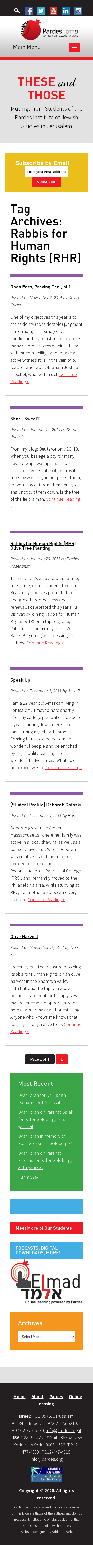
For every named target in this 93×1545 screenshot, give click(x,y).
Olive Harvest (24, 936)
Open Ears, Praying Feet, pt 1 (40, 286)
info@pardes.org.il (63, 1430)
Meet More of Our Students (44, 1228)
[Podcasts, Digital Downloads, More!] (46, 1281)
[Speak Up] (46, 668)
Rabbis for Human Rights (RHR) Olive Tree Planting (43, 545)
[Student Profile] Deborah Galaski (45, 804)
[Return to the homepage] (49, 29)
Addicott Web (62, 1531)
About (38, 1397)
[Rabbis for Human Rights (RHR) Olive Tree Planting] (46, 532)
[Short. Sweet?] (46, 407)
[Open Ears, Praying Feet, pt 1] (46, 275)
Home (20, 1397)
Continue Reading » (44, 643)
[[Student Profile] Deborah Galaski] (46, 793)
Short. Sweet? (25, 418)
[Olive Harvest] (46, 925)
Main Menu (27, 46)
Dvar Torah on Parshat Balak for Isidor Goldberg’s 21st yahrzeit (45, 1119)
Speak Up (20, 680)
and (47, 88)
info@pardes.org (46, 1459)
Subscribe (46, 182)
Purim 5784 (29, 1177)
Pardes (56, 1397)
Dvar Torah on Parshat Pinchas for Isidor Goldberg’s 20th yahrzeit (45, 1160)
